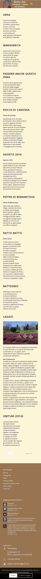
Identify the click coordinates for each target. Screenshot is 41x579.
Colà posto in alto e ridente (15, 508)
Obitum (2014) (13, 416)
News (5, 478)
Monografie (7, 475)
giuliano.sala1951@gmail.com (18, 564)
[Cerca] (30, 4)
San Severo (11, 503)
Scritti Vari (6, 489)
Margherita (12, 45)
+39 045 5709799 (13, 559)
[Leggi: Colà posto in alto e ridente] (5, 509)
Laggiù (8, 316)
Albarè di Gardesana (13, 513)
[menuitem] (30, 4)
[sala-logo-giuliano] (17, 4)
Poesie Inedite (8, 481)
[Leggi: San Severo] (5, 504)
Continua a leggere (25, 575)
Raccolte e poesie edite (11, 483)
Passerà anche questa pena (19, 75)
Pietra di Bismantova (19, 197)
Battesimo (11, 286)
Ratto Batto (12, 233)
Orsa (6, 14)
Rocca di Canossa (16, 110)
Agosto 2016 (12, 154)
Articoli (5, 473)
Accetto (13, 575)
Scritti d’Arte (7, 486)
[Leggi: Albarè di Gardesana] (5, 514)
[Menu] (35, 4)
